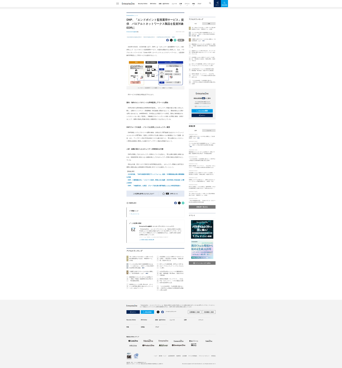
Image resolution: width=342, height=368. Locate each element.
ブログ (199, 3)
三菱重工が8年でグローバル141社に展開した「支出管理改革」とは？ (141, 272)
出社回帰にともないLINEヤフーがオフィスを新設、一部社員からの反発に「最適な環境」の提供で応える (172, 258)
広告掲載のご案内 (209, 312)
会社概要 (184, 356)
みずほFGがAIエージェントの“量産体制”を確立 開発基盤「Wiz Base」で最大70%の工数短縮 (172, 273)
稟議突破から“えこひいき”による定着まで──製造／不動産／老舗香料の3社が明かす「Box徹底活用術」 (141, 279)
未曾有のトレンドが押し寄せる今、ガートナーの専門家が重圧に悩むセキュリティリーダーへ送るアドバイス (141, 286)
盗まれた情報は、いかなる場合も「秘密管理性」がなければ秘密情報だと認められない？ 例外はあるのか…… (202, 187)
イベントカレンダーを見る (203, 263)
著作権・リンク (162, 356)
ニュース (174, 3)
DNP (173, 37)
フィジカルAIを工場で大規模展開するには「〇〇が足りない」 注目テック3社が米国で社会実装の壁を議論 (141, 266)
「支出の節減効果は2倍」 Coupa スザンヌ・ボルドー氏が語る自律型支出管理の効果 (202, 201)
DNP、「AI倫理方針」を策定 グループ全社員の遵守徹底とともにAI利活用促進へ (154, 186)
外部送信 (213, 356)
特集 (193, 3)
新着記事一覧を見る (202, 207)
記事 (180, 3)
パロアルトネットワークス (163, 37)
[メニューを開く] (117, 3)
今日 (196, 23)
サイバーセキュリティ (149, 37)
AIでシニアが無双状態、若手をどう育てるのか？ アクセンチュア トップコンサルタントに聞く (172, 266)
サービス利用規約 (192, 356)
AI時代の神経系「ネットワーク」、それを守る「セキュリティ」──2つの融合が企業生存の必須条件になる (171, 280)
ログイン (203, 115)
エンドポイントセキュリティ (134, 37)
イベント (187, 3)
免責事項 (178, 356)
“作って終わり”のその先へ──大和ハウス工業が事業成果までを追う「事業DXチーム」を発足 (141, 258)
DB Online (153, 3)
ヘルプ (155, 356)
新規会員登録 (202, 111)
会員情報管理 (171, 356)
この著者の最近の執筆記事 (146, 239)
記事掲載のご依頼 (195, 312)
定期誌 (143, 327)
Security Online (142, 3)
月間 (209, 23)
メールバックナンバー (203, 106)
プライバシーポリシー (204, 356)
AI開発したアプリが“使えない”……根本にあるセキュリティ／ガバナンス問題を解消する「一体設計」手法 (202, 180)
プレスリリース (134, 214)
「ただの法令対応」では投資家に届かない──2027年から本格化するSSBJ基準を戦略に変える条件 (171, 288)
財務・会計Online (164, 3)
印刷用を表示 (132, 203)
